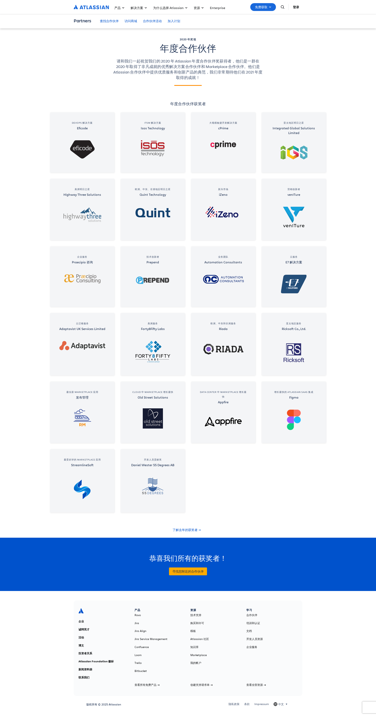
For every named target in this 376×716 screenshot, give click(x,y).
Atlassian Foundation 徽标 (96, 661)
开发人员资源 (254, 639)
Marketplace (198, 655)
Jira (137, 623)
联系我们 (84, 677)
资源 (197, 8)
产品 (117, 8)
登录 (296, 7)
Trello (138, 662)
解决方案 (137, 8)
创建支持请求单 (200, 684)
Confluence (142, 647)
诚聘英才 (84, 629)
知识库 (194, 647)
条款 (247, 704)
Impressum (261, 704)
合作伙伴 (251, 615)
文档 (249, 631)
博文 (81, 645)
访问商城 (131, 21)
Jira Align (140, 631)
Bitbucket (141, 670)
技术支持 (195, 615)
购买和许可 (197, 623)
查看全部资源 (254, 684)
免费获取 (261, 7)
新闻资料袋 (85, 669)
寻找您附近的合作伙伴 (188, 571)
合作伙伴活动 (152, 21)
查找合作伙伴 (109, 21)
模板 (193, 631)
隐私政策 (234, 704)
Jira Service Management (151, 639)
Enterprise (217, 8)
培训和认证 (253, 623)
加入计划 (174, 21)
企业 (81, 621)
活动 (81, 637)
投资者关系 (85, 653)
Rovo (138, 615)
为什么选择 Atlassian (168, 8)
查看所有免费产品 (145, 684)
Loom (138, 655)
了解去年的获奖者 (185, 529)
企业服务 (251, 647)
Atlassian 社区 (199, 639)
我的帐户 (195, 662)
